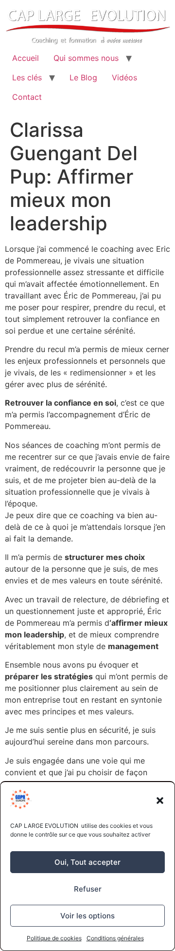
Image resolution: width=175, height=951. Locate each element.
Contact (27, 97)
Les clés (27, 77)
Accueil (25, 58)
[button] (160, 800)
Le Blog (83, 77)
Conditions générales (115, 938)
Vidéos (124, 77)
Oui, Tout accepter (87, 862)
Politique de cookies (54, 938)
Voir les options (87, 915)
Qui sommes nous (86, 58)
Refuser (88, 889)
